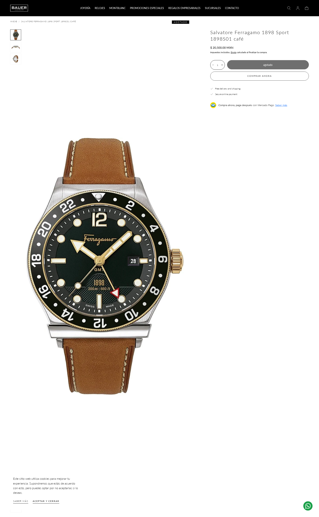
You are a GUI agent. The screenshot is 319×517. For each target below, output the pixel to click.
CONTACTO (232, 8)
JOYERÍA (85, 8)
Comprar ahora (259, 76)
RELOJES (100, 8)
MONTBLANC (117, 8)
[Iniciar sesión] (298, 8)
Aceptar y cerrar (46, 501)
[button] (289, 8)
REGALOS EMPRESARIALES (184, 8)
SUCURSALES (213, 8)
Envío (233, 52)
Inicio (13, 21)
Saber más (20, 501)
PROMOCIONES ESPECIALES (147, 8)
